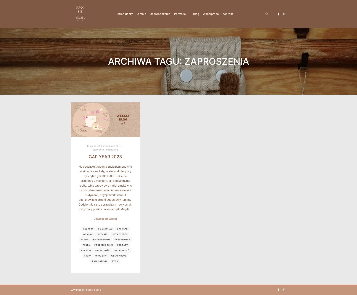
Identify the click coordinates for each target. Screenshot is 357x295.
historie (102, 234)
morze (85, 239)
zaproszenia (99, 261)
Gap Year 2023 (105, 156)
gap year (122, 229)
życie (115, 261)
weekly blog (119, 256)
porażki (86, 250)
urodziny (101, 256)
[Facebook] (278, 14)
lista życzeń (120, 234)
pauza (86, 245)
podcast (122, 245)
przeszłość (102, 250)
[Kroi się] (80, 14)
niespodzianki (101, 239)
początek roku (103, 245)
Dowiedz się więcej (105, 218)
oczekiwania (122, 239)
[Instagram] (284, 14)
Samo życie (98, 149)
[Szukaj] (266, 14)
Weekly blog (112, 149)
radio (87, 256)
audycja (88, 229)
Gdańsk (87, 234)
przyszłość (122, 250)
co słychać (105, 229)
